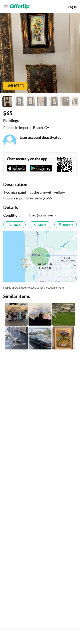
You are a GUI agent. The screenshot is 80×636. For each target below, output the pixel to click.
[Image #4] (42, 101)
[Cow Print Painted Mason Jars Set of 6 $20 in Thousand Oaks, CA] (16, 314)
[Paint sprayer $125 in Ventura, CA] (16, 338)
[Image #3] (30, 101)
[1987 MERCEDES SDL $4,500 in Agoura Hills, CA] (40, 338)
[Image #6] (65, 101)
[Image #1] (7, 101)
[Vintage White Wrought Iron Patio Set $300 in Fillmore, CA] (63, 314)
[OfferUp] (20, 6)
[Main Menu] (5, 6)
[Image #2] (19, 101)
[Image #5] (53, 101)
